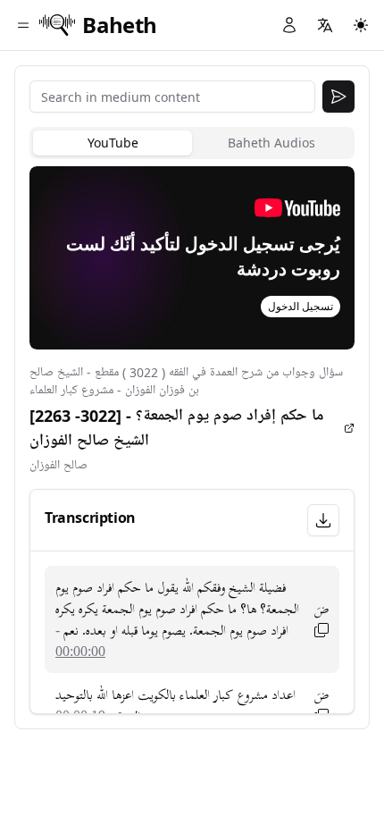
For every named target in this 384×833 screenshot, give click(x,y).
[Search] (338, 96)
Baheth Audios (271, 142)
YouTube (113, 142)
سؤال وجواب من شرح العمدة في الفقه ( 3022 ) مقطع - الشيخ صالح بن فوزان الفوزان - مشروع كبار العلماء (186, 381)
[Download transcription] (323, 520)
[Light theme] (361, 25)
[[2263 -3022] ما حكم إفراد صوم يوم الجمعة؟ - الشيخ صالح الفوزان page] (349, 428)
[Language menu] (325, 25)
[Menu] (23, 25)
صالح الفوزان (58, 465)
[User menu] (289, 25)
